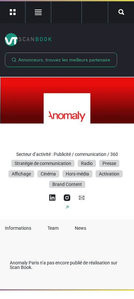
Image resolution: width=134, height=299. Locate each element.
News (80, 228)
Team (53, 228)
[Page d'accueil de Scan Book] (67, 39)
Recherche (121, 12)
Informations (18, 228)
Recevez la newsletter (95, 12)
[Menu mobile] (13, 12)
